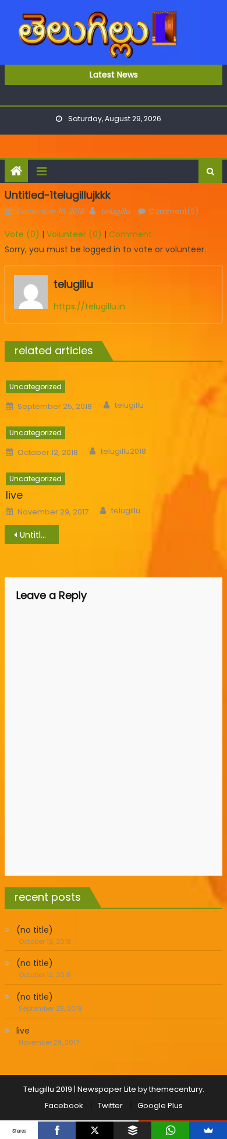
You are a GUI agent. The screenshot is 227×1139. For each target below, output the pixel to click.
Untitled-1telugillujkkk (39, 535)
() (22, 234)
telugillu (115, 211)
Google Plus (160, 1105)
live (14, 495)
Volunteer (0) (74, 234)
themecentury (176, 1089)
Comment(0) (173, 211)
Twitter (110, 1105)
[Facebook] (57, 1130)
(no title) (34, 930)
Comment (130, 234)
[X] (95, 1130)
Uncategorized (35, 387)
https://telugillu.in (89, 306)
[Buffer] (132, 1130)
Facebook (64, 1105)
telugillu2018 (123, 451)
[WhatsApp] (170, 1130)
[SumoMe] (208, 1130)
